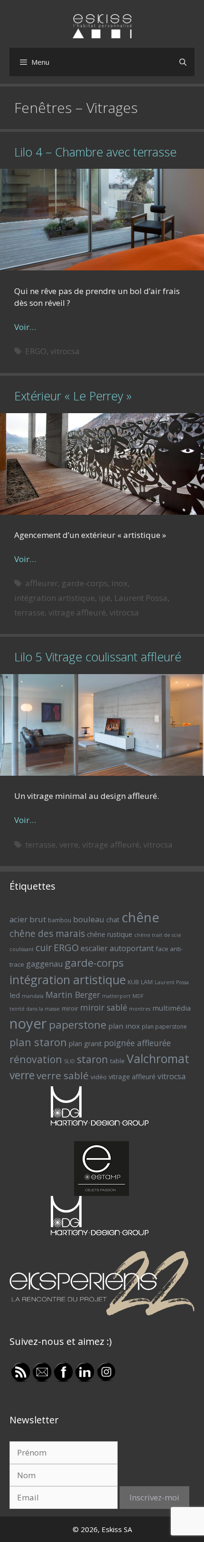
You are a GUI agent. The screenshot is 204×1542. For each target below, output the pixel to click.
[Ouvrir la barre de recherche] (183, 62)
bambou (59, 920)
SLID (69, 1061)
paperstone (77, 1024)
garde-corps (85, 583)
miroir (70, 1008)
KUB (133, 982)
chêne (140, 917)
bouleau (88, 919)
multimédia (171, 1008)
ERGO (35, 351)
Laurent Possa (140, 597)
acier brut (27, 919)
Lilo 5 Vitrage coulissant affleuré (97, 657)
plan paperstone (164, 1026)
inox (119, 583)
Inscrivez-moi (154, 1497)
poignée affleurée (137, 1042)
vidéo (99, 1077)
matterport (116, 996)
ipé (105, 597)
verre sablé (63, 1075)
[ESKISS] (102, 25)
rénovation (35, 1059)
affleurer (41, 583)
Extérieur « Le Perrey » (72, 396)
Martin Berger (73, 994)
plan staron (38, 1042)
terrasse (29, 612)
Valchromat (158, 1058)
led (14, 995)
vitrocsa (65, 351)
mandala (33, 996)
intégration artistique (54, 597)
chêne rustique (109, 934)
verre (68, 844)
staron (92, 1059)
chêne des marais (47, 933)
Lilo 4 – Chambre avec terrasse (95, 152)
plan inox (124, 1026)
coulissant (21, 949)
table (117, 1061)
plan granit (85, 1043)
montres (139, 1008)
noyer (28, 1023)
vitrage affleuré (77, 612)
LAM (147, 982)
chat (113, 919)
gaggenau (44, 964)
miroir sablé (103, 1007)
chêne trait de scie (157, 935)
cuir (44, 947)
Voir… (25, 326)
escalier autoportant (117, 948)
